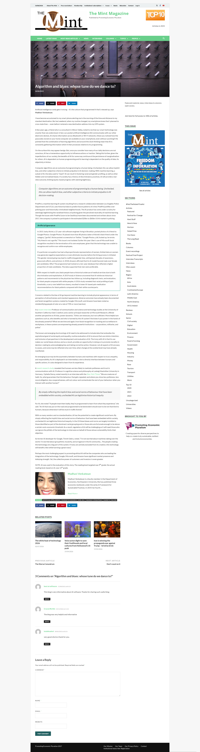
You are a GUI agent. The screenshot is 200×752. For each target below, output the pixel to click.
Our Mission (108, 746)
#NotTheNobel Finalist (135, 204)
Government (132, 345)
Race (129, 364)
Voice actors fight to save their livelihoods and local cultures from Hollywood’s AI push (77, 544)
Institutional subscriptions (93, 5)
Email (38, 711)
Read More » (73, 493)
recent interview (44, 309)
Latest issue (51, 38)
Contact (130, 5)
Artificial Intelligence (51, 500)
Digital (130, 325)
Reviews (129, 310)
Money (130, 360)
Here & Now (132, 223)
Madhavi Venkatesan (79, 473)
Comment (40, 670)
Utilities (130, 376)
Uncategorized (132, 400)
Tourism (130, 368)
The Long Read (133, 239)
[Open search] (163, 38)
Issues (107, 5)
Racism (114, 500)
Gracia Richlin (49, 609)
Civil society (132, 321)
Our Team (118, 746)
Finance (130, 337)
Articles (129, 208)
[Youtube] (163, 5)
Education (123, 5)
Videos (129, 408)
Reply (47, 599)
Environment (132, 333)
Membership (78, 5)
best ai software (50, 586)
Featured (130, 211)
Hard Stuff (131, 219)
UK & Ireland (132, 305)
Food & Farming (133, 341)
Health (130, 349)
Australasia (131, 286)
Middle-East (132, 298)
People (135, 38)
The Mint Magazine (109, 13)
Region (129, 275)
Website (38, 722)
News (86, 38)
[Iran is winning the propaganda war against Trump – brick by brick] (107, 530)
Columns (110, 38)
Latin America (132, 294)
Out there (131, 235)
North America (133, 302)
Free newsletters (66, 5)
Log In (138, 5)
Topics (123, 38)
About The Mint (52, 5)
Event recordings (132, 251)
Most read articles (69, 38)
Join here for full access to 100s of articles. (141, 116)
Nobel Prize (131, 231)
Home (39, 38)
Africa (129, 278)
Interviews (97, 38)
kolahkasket (49, 631)
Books (116, 5)
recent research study (45, 368)
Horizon (130, 227)
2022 (129, 396)
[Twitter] (157, 5)
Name (38, 701)
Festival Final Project (134, 255)
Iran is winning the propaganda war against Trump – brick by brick (104, 543)
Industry (130, 356)
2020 (129, 388)
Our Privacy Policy (131, 746)
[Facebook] (160, 5)
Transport (131, 372)
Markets (106, 500)
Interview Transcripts (134, 259)
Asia (129, 282)
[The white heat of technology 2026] (48, 530)
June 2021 (81, 500)
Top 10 (128, 385)
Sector (128, 318)
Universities (131, 404)
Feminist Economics (69, 500)
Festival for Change (134, 215)
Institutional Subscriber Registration (117, 748)
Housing (130, 353)
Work (129, 380)
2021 (129, 392)
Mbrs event (130, 267)
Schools (129, 314)
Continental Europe (135, 290)
